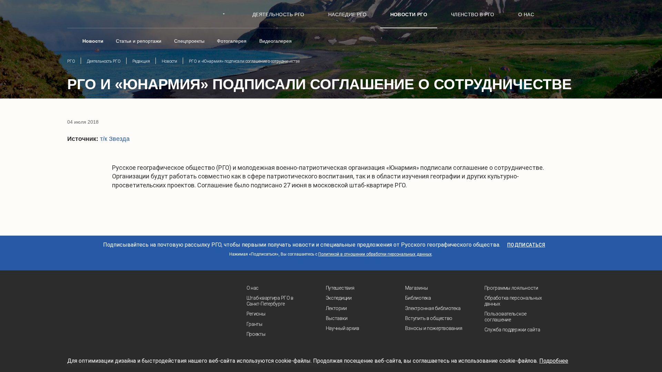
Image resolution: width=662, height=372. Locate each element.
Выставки (337, 318)
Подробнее (553, 361)
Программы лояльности (511, 288)
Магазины (416, 288)
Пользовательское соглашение (505, 316)
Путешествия (340, 288)
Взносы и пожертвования (433, 328)
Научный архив (342, 328)
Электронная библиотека (433, 308)
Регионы (256, 314)
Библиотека (418, 298)
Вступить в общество (429, 318)
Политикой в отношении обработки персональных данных (375, 254)
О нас (253, 288)
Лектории (336, 308)
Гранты (254, 324)
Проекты (256, 334)
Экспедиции (339, 298)
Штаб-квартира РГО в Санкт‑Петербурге (270, 301)
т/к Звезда (115, 138)
